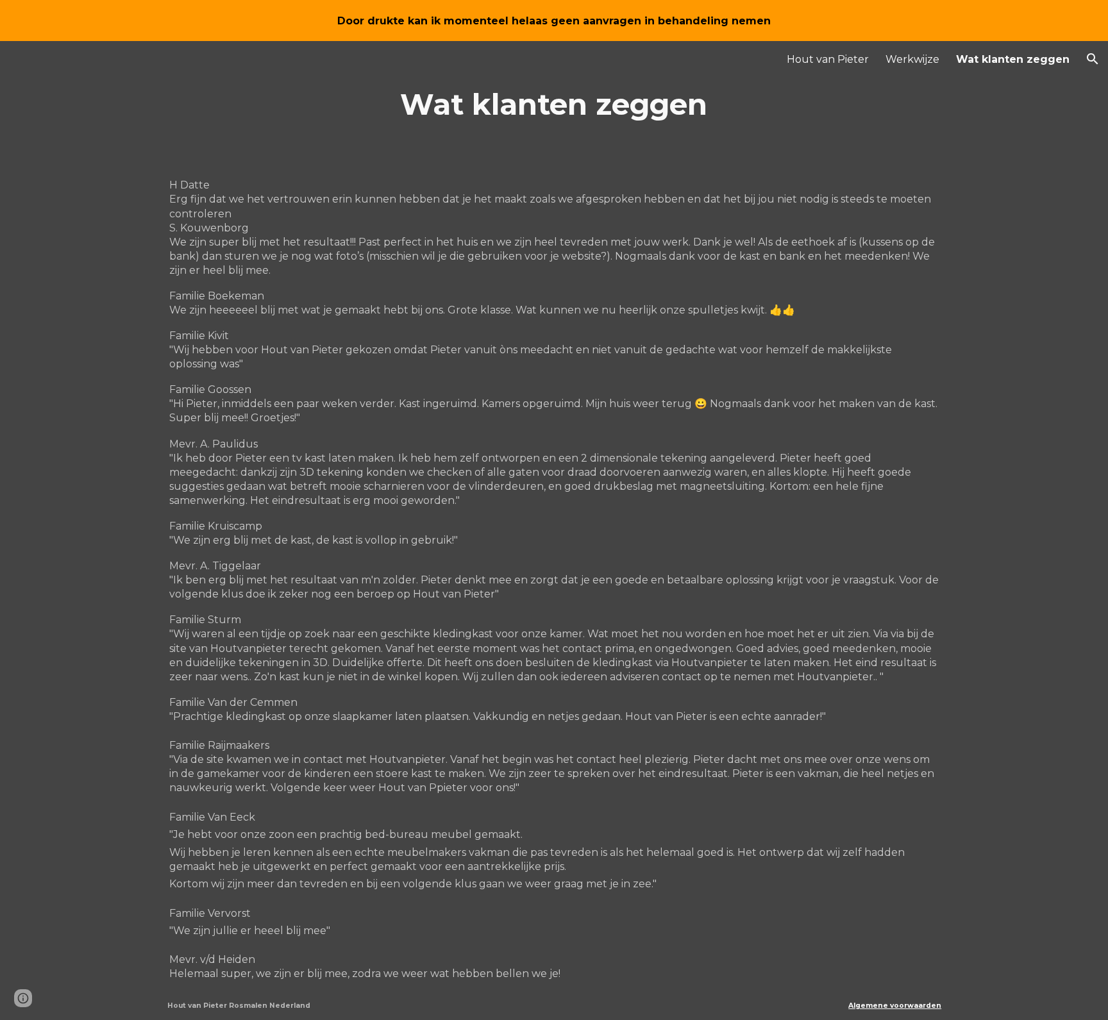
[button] (1092, 59)
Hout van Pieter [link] (828, 59)
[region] (554, 20)
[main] (554, 104)
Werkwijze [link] (912, 59)
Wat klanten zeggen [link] (1013, 59)
